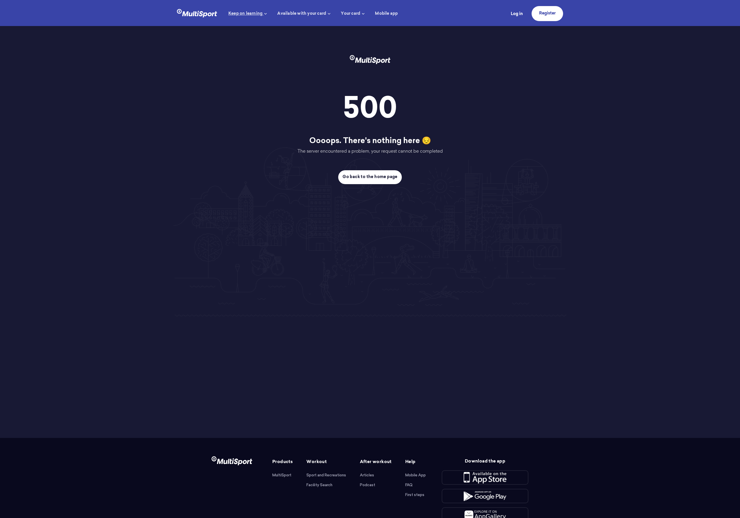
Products (282, 462)
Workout (316, 462)
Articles (367, 475)
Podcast (367, 484)
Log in (517, 14)
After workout (376, 462)
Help (410, 462)
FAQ (408, 484)
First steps (414, 494)
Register (547, 14)
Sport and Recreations (326, 475)
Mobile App (415, 475)
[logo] (197, 13)
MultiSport (281, 475)
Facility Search (319, 484)
